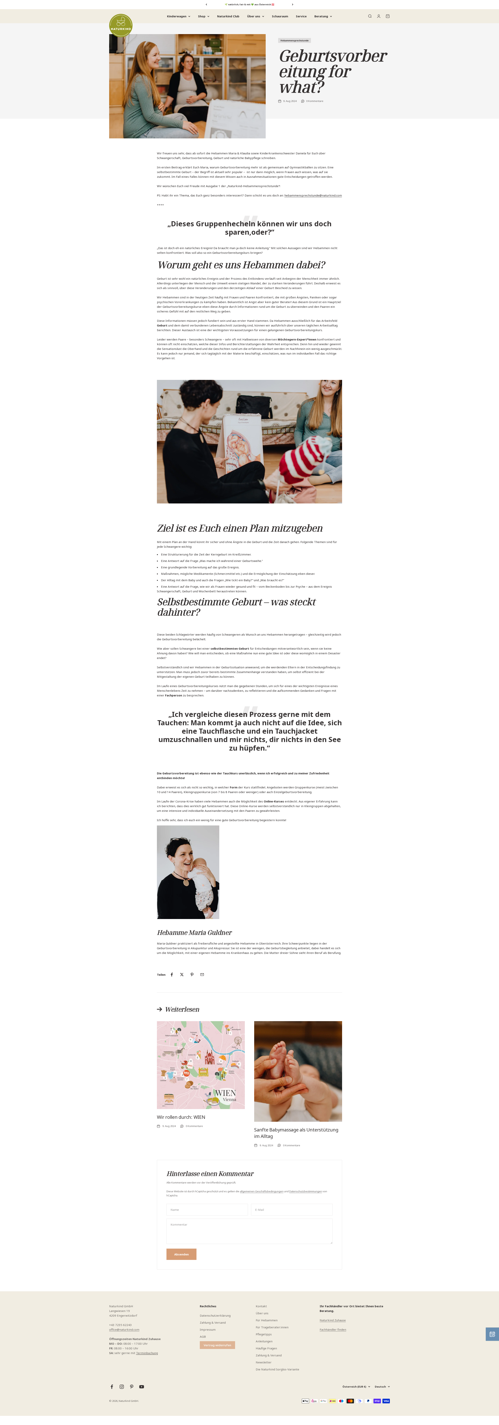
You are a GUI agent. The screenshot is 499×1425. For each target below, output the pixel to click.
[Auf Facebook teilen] (172, 974)
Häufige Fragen (266, 1348)
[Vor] (292, 4)
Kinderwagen (176, 16)
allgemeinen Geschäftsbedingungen (261, 1191)
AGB (203, 1336)
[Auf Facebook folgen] (111, 1386)
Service (301, 16)
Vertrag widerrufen (217, 1345)
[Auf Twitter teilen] (182, 974)
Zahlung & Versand (213, 1322)
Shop (201, 16)
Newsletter (264, 1362)
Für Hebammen (267, 1320)
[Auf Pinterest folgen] (131, 1386)
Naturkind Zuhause (333, 1320)
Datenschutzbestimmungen (305, 1191)
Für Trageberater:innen (272, 1327)
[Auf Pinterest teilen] (192, 974)
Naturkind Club (228, 16)
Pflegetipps (264, 1334)
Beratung (321, 16)
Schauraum (280, 16)
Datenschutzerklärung (215, 1315)
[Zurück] (206, 4)
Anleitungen (264, 1341)
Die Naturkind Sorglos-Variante (277, 1369)
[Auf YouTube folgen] (141, 1386)
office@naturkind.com (124, 1329)
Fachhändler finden (333, 1329)
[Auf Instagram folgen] (121, 1386)
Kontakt (261, 1306)
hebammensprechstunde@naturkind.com (313, 195)
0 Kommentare (314, 101)
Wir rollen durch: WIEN (181, 1117)
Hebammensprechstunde (294, 40)
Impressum (208, 1329)
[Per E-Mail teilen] (202, 974)
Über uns (253, 16)
